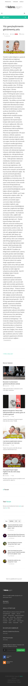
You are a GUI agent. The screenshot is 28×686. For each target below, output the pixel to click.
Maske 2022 (11, 615)
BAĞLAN (21, 1)
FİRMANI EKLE (8, 1)
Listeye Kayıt (20, 650)
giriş (20, 506)
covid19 (5, 615)
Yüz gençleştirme (7, 340)
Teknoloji (10, 619)
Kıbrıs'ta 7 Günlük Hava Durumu (11, 631)
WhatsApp (19, 617)
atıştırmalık (15, 622)
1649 (13, 416)
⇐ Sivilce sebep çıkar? (8, 353)
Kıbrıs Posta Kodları (8, 637)
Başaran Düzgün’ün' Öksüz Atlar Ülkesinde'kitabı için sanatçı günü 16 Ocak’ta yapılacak (14, 412)
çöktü (14, 620)
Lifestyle (22, 34)
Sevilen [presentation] (11, 521)
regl (7, 617)
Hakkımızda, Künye (11, 682)
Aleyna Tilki (12, 617)
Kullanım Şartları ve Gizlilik (14, 680)
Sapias (21, 676)
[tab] (6, 521)
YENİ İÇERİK (15, 1)
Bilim (4, 617)
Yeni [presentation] (6, 521)
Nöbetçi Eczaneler (19, 615)
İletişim (19, 682)
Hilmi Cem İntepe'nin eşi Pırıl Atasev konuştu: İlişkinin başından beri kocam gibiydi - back (16, 552)
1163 (13, 445)
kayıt (6, 507)
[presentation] (16, 521)
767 (13, 385)
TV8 (21, 622)
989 (13, 475)
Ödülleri (13, 613)
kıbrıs (10, 620)
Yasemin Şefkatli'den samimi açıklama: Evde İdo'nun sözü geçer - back (15, 526)
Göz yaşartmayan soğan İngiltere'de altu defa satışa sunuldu (11, 471)
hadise (10, 622)
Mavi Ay (18, 613)
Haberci (14, 34)
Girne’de (5, 619)
